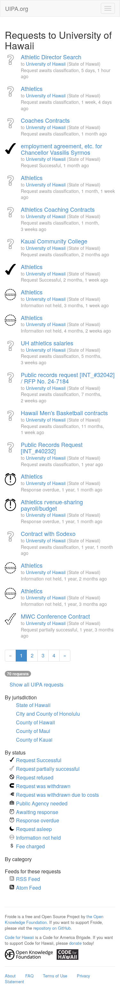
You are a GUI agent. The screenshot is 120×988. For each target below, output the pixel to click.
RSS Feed (28, 879)
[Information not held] (11, 295)
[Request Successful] (11, 149)
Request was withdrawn (43, 786)
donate (75, 943)
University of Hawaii (46, 64)
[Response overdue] (11, 479)
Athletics (32, 88)
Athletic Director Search (51, 57)
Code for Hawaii (19, 937)
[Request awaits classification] (11, 60)
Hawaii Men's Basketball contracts (64, 412)
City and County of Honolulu (48, 713)
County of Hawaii (35, 722)
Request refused (34, 777)
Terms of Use (55, 976)
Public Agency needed (42, 803)
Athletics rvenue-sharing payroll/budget (52, 505)
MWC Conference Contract (55, 616)
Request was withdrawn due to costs (57, 794)
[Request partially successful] (11, 619)
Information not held (38, 837)
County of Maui (33, 731)
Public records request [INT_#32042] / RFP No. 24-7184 (68, 377)
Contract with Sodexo (48, 533)
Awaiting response (37, 812)
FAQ (29, 976)
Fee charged (30, 846)
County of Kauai (34, 739)
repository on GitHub (52, 928)
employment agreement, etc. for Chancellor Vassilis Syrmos (61, 149)
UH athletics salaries (47, 343)
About (10, 976)
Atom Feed (28, 887)
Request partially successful (48, 768)
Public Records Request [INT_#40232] (52, 447)
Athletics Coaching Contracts (58, 209)
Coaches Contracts (45, 120)
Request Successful (38, 760)
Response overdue (37, 820)
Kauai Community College (54, 241)
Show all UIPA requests (36, 684)
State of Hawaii (33, 705)
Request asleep (34, 829)
